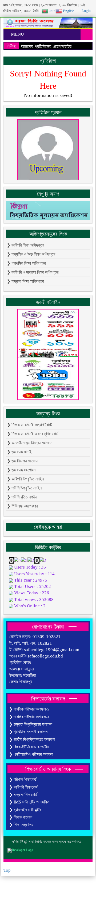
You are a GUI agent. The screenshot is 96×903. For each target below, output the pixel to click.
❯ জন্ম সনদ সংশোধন (21, 470)
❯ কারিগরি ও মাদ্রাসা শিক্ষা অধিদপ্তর (32, 272)
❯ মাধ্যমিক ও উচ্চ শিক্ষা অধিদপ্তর (31, 254)
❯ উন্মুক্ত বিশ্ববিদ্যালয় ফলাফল (30, 724)
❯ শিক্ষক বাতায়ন (20, 817)
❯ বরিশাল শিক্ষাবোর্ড (23, 779)
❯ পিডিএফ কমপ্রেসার (22, 506)
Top (7, 870)
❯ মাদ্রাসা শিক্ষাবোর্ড (23, 794)
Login (86, 11)
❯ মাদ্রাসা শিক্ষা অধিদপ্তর (25, 281)
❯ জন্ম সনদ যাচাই (19, 452)
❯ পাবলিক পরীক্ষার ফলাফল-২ (29, 717)
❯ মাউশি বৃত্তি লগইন (22, 497)
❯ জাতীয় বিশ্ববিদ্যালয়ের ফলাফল (32, 739)
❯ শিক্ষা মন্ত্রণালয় (21, 824)
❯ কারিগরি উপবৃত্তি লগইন (25, 479)
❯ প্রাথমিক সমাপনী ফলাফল (28, 731)
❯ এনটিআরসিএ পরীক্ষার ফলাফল (31, 754)
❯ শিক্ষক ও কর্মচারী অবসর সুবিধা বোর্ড (32, 434)
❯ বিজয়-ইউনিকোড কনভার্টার (29, 747)
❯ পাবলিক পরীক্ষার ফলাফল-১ (29, 709)
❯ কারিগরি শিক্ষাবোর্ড (23, 787)
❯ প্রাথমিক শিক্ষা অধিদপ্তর (26, 263)
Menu (17, 34)
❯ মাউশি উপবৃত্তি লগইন (24, 488)
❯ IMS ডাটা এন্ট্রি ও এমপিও (29, 802)
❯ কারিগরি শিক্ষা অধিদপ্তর (25, 245)
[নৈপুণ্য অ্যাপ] (48, 210)
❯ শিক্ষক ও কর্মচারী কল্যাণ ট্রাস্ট (29, 425)
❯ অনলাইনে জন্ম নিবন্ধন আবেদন (29, 443)
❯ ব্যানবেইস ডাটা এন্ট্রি (25, 809)
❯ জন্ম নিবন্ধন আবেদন (22, 461)
